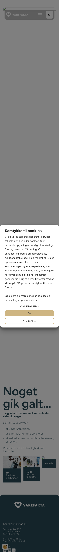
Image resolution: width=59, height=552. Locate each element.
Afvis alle (29, 320)
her (36, 300)
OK (29, 313)
